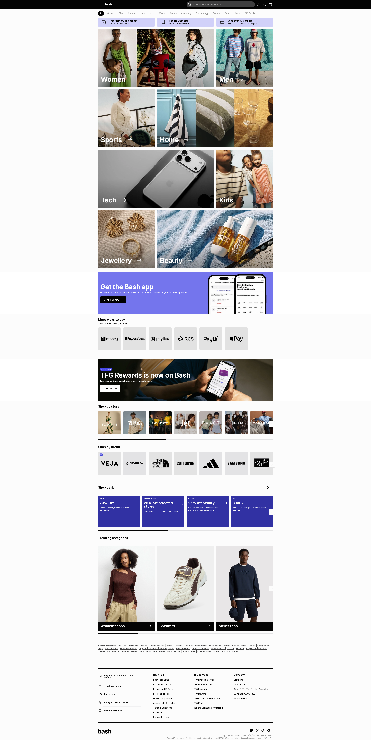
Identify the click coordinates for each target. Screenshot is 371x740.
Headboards (201, 645)
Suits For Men (189, 651)
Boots (169, 645)
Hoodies (240, 648)
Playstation (251, 648)
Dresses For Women (137, 645)
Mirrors (125, 651)
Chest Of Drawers (200, 648)
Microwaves (215, 645)
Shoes (235, 651)
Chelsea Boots (204, 651)
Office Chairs (104, 651)
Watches (116, 651)
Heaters (251, 645)
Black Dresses (174, 651)
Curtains (226, 651)
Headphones (159, 651)
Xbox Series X (218, 648)
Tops (141, 651)
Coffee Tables (239, 645)
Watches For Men (117, 645)
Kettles (134, 651)
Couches (178, 645)
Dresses (230, 648)
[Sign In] (264, 4)
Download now (111, 300)
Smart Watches (183, 648)
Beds (148, 651)
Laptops (226, 645)
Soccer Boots (111, 648)
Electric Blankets (157, 645)
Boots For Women (128, 648)
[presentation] (101, 13)
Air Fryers (188, 645)
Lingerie (143, 648)
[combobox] (221, 4)
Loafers (216, 651)
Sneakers (153, 648)
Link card (108, 388)
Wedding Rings (166, 648)
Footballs (262, 648)
